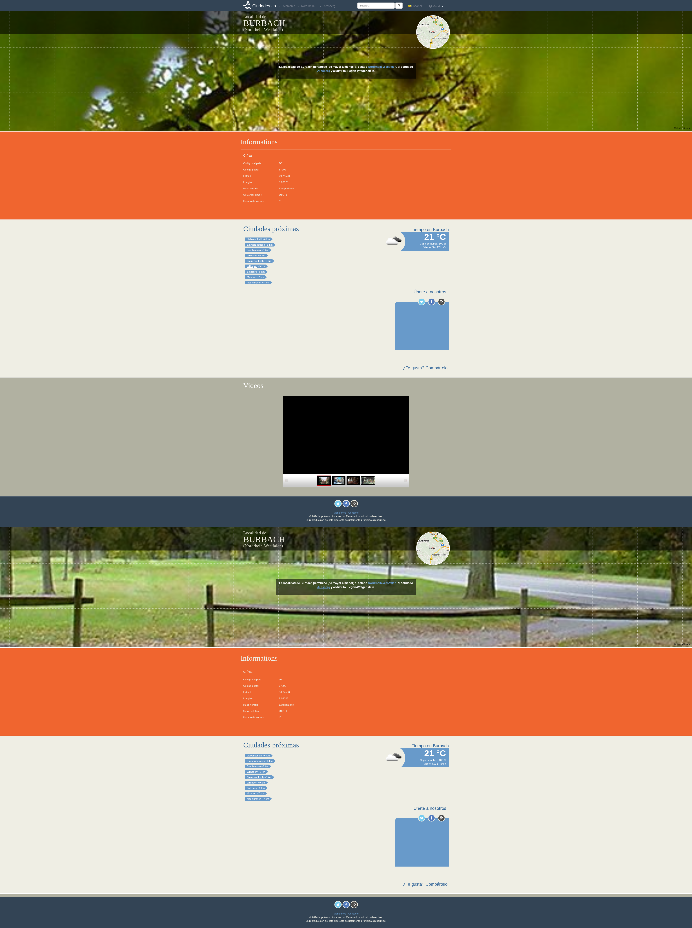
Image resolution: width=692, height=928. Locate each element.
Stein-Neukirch (255, 260)
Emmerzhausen (256, 244)
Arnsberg (323, 70)
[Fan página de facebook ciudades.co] (431, 301)
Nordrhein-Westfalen (382, 66)
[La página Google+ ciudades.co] (441, 301)
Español (416, 6)
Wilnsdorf (252, 255)
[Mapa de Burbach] (433, 32)
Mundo (437, 6)
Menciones (340, 512)
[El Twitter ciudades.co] (421, 301)
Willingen (252, 266)
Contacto (353, 512)
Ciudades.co (264, 5)
